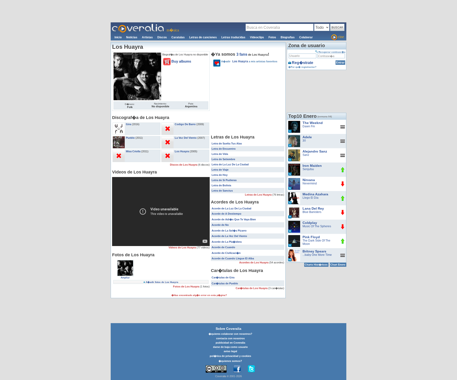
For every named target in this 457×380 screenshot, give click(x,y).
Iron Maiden (312, 166)
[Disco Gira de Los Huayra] (119, 124)
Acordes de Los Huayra (254, 262)
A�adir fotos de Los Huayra (162, 282)
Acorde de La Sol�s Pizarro (229, 230)
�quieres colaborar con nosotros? (230, 333)
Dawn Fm (309, 126)
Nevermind (310, 183)
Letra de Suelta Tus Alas (227, 143)
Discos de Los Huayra (184, 164)
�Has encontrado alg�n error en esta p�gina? (199, 295)
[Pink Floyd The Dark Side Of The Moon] (294, 236)
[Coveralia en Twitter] (251, 369)
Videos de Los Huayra (183, 247)
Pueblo (130, 137)
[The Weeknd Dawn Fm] (294, 122)
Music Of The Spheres (317, 226)
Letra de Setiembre (223, 159)
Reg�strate (302, 63)
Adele (307, 137)
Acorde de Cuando (223, 247)
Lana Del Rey (313, 208)
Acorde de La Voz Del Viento (229, 236)
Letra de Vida (220, 154)
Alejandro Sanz (315, 151)
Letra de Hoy (220, 174)
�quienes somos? (230, 361)
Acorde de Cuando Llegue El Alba (233, 258)
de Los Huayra (252, 54)
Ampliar (125, 277)
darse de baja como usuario (230, 346)
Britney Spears (314, 251)
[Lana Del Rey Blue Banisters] (294, 208)
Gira (128, 124)
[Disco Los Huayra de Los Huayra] (168, 151)
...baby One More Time (317, 255)
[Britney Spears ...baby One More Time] (294, 251)
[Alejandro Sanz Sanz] (294, 151)
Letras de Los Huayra (258, 194)
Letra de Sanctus (222, 190)
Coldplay (310, 223)
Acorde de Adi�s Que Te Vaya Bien (234, 219)
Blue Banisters (312, 212)
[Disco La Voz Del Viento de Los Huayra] (168, 137)
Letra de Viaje (220, 169)
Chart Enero (337, 264)
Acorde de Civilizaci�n (226, 253)
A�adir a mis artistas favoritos (249, 61)
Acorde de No (220, 224)
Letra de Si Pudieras (224, 180)
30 (304, 140)
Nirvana (309, 180)
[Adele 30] (294, 136)
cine (341, 37)
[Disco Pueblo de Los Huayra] (119, 137)
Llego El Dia (310, 197)
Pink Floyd (311, 237)
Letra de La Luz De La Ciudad (230, 164)
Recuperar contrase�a (331, 52)
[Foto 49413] (125, 261)
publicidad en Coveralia (230, 342)
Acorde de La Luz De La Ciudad (231, 208)
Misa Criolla (133, 151)
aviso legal (230, 351)
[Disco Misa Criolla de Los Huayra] (119, 151)
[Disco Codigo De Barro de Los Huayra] (168, 124)
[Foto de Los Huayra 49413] (137, 54)
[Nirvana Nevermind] (294, 179)
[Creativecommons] (216, 369)
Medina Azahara (315, 194)
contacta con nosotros (230, 338)
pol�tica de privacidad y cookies (230, 356)
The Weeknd (313, 123)
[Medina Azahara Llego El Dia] (294, 194)
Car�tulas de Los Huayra (252, 288)
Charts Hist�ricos (316, 264)
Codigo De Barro (185, 124)
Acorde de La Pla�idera (227, 241)
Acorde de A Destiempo (226, 213)
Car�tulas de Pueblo (225, 283)
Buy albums (181, 61)
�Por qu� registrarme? (302, 67)
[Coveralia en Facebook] (237, 369)
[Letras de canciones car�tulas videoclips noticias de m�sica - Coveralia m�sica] (138, 25)
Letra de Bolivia (221, 185)
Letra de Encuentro (224, 148)
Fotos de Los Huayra (186, 286)
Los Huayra (182, 151)
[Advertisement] (228, 11)
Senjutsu (308, 169)
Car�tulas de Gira (223, 277)
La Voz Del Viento (186, 137)
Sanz (306, 155)
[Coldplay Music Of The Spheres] (294, 222)
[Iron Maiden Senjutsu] (294, 165)
